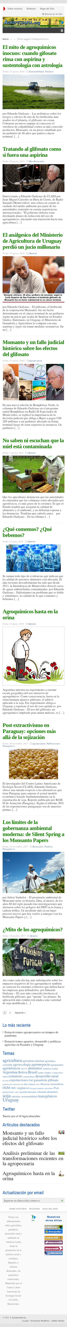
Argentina (10, 1071)
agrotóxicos (11, 1067)
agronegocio (40, 1064)
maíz (38, 1084)
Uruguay (11, 1100)
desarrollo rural (46, 1075)
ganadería (40, 1080)
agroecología (22, 1064)
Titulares (49, 71)
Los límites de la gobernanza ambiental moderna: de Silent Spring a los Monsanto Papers (33, 831)
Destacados (37, 846)
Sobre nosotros (15, 8)
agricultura (12, 1060)
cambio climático (45, 1072)
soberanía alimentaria (47, 1091)
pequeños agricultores (45, 1088)
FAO (31, 1080)
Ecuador (6, 1080)
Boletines (31, 8)
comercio (15, 1075)
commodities (29, 1076)
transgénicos (47, 1095)
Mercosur (45, 1084)
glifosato (53, 1080)
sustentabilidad (29, 1096)
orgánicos (23, 1088)
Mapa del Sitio (47, 8)
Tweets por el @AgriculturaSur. (22, 1116)
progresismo (8, 1091)
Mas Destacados (36, 161)
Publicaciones (53, 743)
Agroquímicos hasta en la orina (30, 614)
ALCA (24, 1068)
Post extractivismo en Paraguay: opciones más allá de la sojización (29, 731)
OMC (13, 1088)
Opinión (33, 253)
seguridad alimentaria (27, 1091)
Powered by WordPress (40, 1320)
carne (5, 1076)
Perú (56, 1088)
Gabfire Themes (57, 1320)
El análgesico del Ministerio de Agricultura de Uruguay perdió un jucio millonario (33, 241)
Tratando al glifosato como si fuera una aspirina (32, 152)
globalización (7, 1084)
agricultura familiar (33, 1061)
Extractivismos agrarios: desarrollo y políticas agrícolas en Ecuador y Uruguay (33, 1043)
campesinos (57, 1072)
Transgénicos (9, 745)
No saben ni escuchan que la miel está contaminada (33, 443)
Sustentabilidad (36, 71)
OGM (6, 1087)
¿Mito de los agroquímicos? (33, 929)
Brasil (32, 1071)
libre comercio (29, 1084)
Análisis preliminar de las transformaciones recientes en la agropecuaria (33, 1158)
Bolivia (22, 1072)
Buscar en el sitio (53, 14)
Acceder (25, 1320)
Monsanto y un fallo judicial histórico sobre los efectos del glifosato (33, 348)
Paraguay (33, 1088)
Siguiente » (20, 1013)
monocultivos (57, 1084)
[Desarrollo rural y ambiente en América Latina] (33, 22)
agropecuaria (57, 1064)
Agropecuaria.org (18, 1317)
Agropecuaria (35, 360)
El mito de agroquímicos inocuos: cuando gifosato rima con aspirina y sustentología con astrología (32, 56)
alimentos (35, 1067)
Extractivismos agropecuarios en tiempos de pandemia (31, 1033)
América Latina (50, 1068)
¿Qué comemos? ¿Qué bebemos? (27, 532)
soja (7, 1095)
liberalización (18, 1084)
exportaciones (18, 1080)
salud (16, 1092)
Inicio (6, 38)
